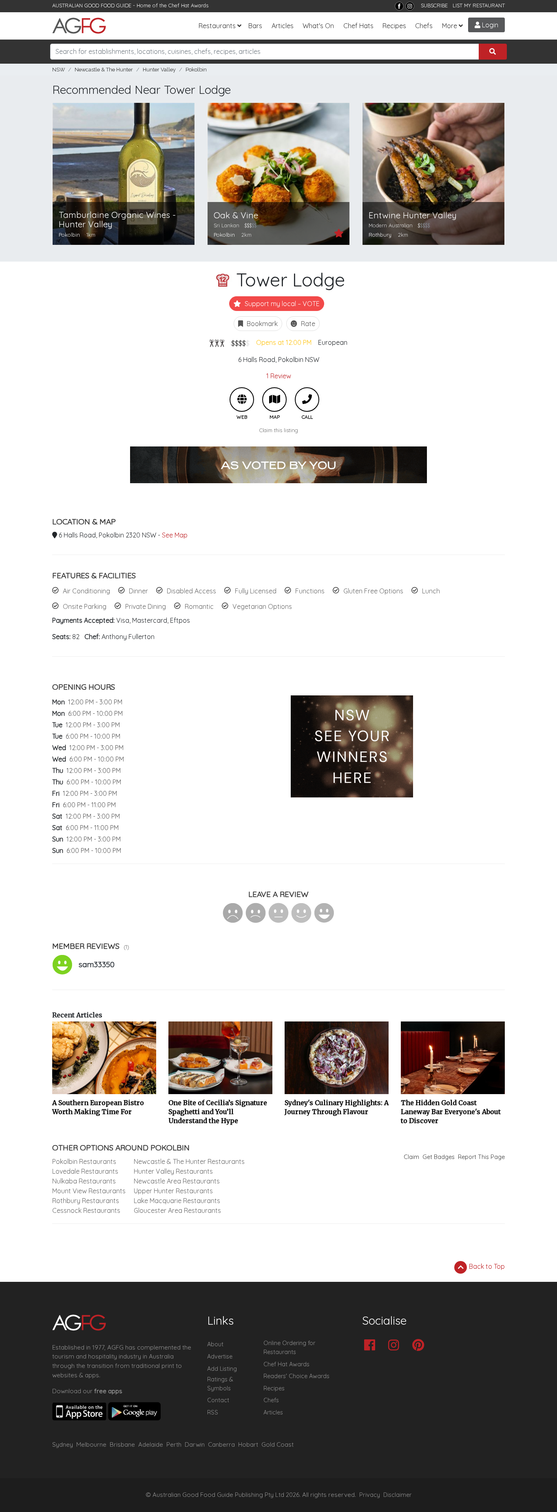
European (332, 342)
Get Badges (438, 1157)
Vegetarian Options (262, 606)
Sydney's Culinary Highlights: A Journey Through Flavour (337, 1107)
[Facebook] (399, 6)
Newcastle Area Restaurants (177, 1181)
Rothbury (380, 234)
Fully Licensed (255, 591)
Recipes (394, 26)
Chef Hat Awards (188, 5)
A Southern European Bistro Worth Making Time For (98, 1107)
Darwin (195, 1444)
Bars (255, 26)
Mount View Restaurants (89, 1191)
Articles (283, 26)
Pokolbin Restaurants (84, 1161)
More (449, 26)
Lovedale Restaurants (85, 1171)
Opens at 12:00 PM (284, 342)
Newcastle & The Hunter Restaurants (189, 1161)
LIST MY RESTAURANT (479, 5)
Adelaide (150, 1444)
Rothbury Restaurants (85, 1201)
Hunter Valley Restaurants (173, 1171)
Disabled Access (191, 591)
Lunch (431, 591)
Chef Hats (358, 26)
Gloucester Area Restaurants (177, 1210)
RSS (212, 1412)
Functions (310, 591)
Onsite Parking (84, 606)
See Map (175, 535)
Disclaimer (397, 1495)
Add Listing (222, 1368)
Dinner (138, 591)
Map (274, 399)
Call (307, 399)
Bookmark (261, 324)
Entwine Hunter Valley (413, 215)
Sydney (62, 1444)
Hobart (248, 1444)
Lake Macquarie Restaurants (177, 1201)
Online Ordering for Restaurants (289, 1347)
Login (489, 25)
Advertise (219, 1356)
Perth (173, 1444)
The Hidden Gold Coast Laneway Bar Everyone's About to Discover (451, 1112)
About (215, 1344)
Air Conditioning (86, 591)
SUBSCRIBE (434, 5)
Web (242, 399)
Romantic (199, 606)
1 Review (278, 376)
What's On (318, 26)
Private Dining (145, 606)
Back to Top (486, 1266)
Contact (218, 1400)
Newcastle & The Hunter (104, 70)
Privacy (369, 1495)
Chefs (424, 26)
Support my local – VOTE (281, 304)
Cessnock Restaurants (86, 1210)
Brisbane (122, 1444)
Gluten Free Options (373, 591)
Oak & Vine (236, 215)
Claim (411, 1157)
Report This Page (481, 1157)
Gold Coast (277, 1444)
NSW (58, 70)
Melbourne (91, 1444)
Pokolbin (196, 70)
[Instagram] (409, 6)
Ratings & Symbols (220, 1384)
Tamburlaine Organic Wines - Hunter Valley (117, 219)
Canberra (221, 1444)
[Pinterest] (420, 1345)
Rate (307, 324)
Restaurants (217, 26)
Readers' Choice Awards (296, 1376)
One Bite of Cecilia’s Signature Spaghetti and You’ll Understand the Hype (217, 1112)
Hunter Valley (159, 70)
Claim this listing (278, 430)
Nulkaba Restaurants (84, 1181)
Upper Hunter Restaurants (173, 1191)
